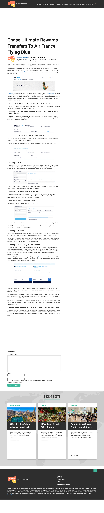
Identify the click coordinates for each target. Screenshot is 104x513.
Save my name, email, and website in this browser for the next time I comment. (30, 380)
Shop (74, 4)
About (78, 4)
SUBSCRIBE (90, 4)
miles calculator (50, 93)
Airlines (66, 4)
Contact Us (60, 478)
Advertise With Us (62, 483)
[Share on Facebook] (1, 251)
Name (9, 373)
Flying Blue (10, 93)
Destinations (60, 4)
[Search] (95, 4)
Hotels (70, 4)
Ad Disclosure (83, 4)
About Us (59, 476)
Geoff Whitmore (14, 440)
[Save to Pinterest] (1, 258)
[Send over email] (1, 261)
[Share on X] (1, 254)
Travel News (53, 4)
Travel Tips (45, 4)
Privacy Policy (61, 479)
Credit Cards (39, 4)
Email (9, 377)
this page (41, 65)
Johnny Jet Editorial (22, 57)
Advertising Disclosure (63, 484)
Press (58, 481)
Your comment (12, 354)
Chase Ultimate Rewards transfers (16, 72)
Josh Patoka (44, 440)
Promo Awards (42, 257)
